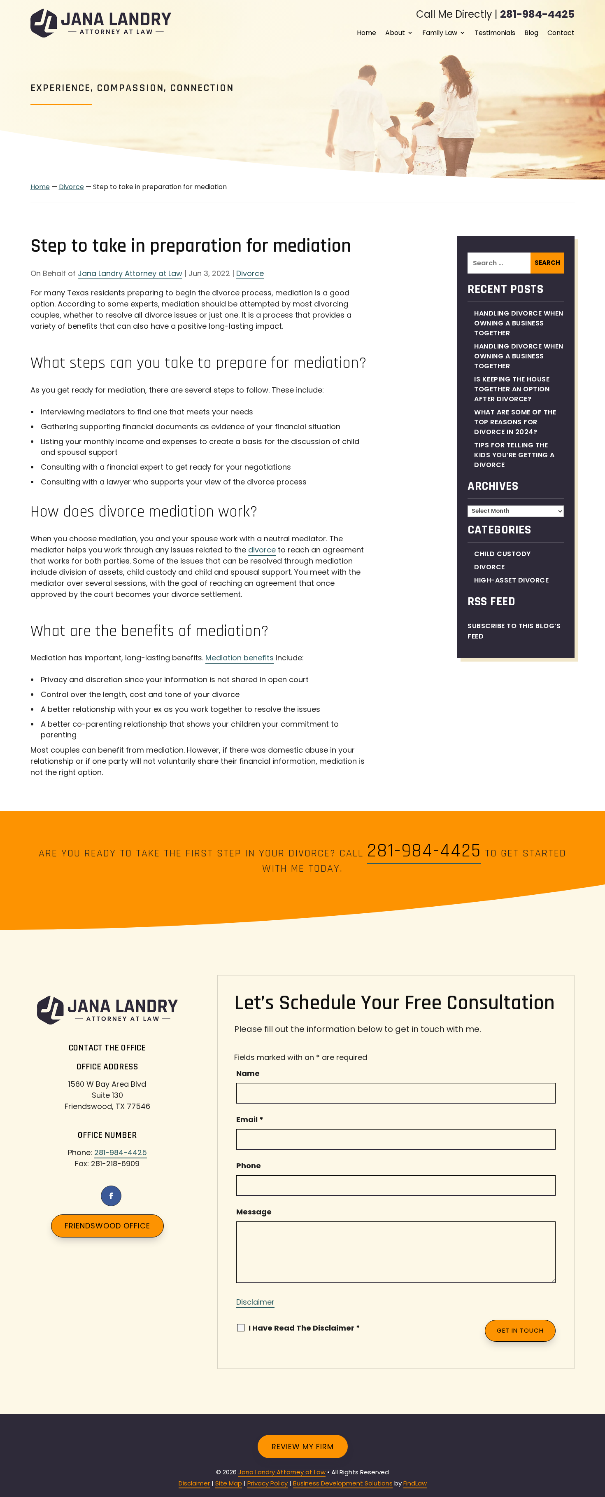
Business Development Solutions (343, 1483)
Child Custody (502, 554)
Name (248, 1073)
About (395, 32)
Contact (561, 32)
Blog (531, 32)
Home (366, 32)
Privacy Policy (267, 1483)
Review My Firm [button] (303, 1446)
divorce (262, 550)
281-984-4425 (537, 14)
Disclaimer (255, 1302)
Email (249, 1119)
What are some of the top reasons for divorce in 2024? (515, 422)
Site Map (228, 1483)
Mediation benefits (239, 658)
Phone (248, 1165)
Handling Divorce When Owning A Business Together (518, 323)
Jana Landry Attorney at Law (130, 273)
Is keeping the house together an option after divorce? (511, 389)
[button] (597, 1437)
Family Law (439, 32)
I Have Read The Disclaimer (304, 1328)
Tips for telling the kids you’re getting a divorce (514, 455)
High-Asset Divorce (511, 580)
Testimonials (495, 32)
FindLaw (415, 1483)
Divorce (250, 273)
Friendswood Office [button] (107, 1226)
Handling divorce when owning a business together (518, 356)
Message (254, 1212)
